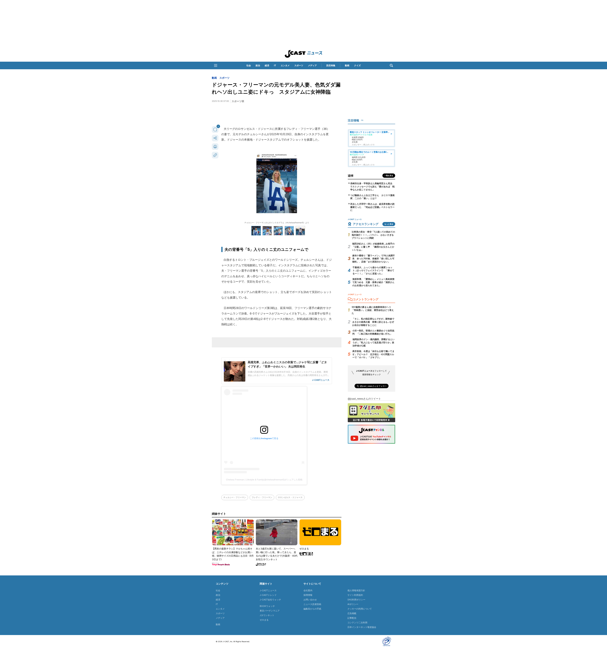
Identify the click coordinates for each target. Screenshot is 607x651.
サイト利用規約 (355, 595)
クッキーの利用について (359, 608)
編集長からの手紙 (312, 608)
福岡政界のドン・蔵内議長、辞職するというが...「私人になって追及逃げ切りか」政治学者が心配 (374, 342)
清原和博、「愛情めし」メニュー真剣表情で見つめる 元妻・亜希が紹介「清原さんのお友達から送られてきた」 (373, 282)
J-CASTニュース (268, 590)
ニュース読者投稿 (312, 604)
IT (275, 65)
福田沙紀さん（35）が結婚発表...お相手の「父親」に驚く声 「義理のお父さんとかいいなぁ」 (373, 246)
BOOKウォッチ (267, 606)
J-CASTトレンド (268, 595)
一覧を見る (388, 175)
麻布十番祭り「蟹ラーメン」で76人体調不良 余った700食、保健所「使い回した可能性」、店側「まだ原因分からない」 (373, 258)
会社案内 (308, 590)
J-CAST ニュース (303, 54)
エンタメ (285, 65)
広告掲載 (351, 613)
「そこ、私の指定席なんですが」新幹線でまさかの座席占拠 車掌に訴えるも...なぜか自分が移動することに (373, 321)
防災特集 (330, 65)
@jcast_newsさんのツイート (364, 398)
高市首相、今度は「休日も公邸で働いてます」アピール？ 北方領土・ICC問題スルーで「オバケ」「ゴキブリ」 (373, 354)
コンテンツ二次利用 (357, 622)
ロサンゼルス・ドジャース (290, 497)
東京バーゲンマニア (270, 610)
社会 (248, 65)
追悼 (350, 175)
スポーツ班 (238, 101)
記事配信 (351, 618)
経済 (267, 65)
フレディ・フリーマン (262, 497)
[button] (215, 65)
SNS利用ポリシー (356, 599)
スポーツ (298, 65)
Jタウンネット (267, 615)
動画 (347, 65)
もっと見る (388, 224)
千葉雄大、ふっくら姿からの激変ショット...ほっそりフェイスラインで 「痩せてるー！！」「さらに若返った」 (373, 270)
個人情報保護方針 (356, 590)
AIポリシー (352, 604)
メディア (312, 65)
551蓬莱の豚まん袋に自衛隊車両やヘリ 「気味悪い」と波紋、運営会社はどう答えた (373, 310)
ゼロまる (264, 619)
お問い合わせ (310, 599)
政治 (258, 65)
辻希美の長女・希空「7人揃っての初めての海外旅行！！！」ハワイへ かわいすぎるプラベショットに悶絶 (373, 234)
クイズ (357, 65)
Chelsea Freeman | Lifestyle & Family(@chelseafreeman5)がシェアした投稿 (264, 479)
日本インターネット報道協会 (361, 627)
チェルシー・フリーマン (234, 497)
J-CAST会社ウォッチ (270, 599)
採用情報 (308, 595)
